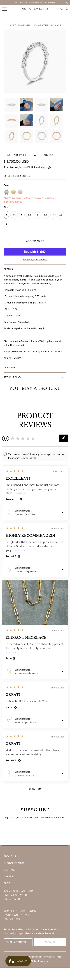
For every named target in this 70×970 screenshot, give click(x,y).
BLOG (7, 883)
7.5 (60, 214)
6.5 (45, 214)
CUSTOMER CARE (14, 863)
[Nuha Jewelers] (35, 9)
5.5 (29, 214)
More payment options (35, 259)
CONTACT (9, 869)
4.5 (14, 214)
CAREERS (9, 876)
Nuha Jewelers (39, 961)
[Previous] (6, 61)
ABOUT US (10, 856)
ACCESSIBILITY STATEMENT (45, 957)
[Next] (64, 61)
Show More (20, 493)
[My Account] (66, 9)
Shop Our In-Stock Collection (35, 3)
